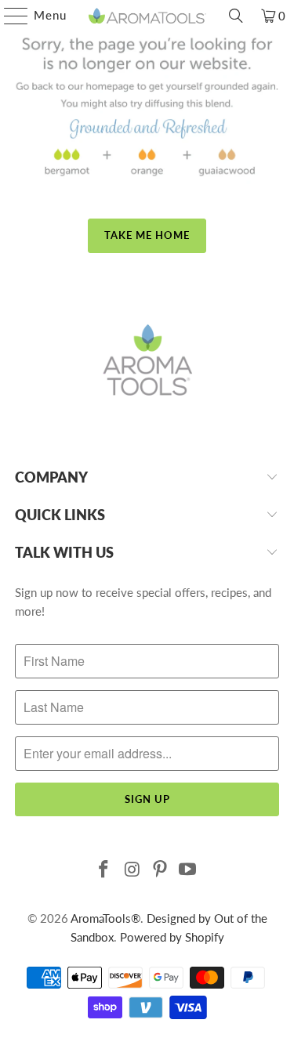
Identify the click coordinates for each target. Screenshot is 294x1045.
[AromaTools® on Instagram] (132, 869)
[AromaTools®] (147, 15)
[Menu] (8, 15)
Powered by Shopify (172, 937)
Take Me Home (147, 235)
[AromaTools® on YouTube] (188, 869)
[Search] (236, 15)
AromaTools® (105, 918)
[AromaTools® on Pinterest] (160, 869)
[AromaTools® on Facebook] (104, 869)
